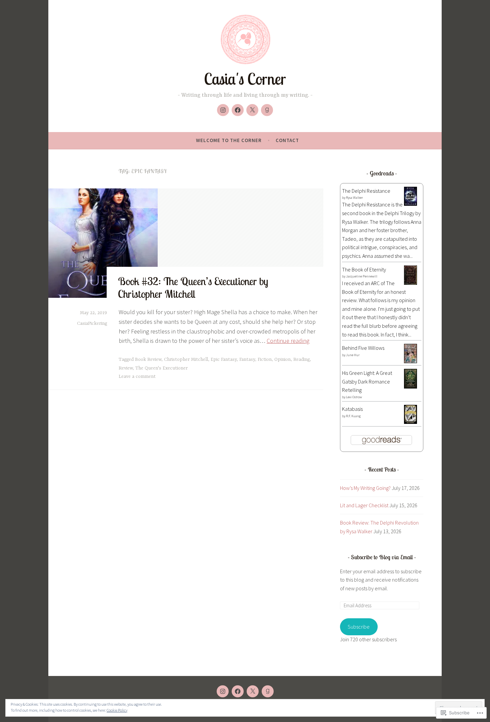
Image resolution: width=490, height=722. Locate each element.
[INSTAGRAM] (222, 691)
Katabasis (352, 409)
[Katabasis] (410, 422)
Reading (301, 359)
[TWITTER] (252, 691)
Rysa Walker (354, 197)
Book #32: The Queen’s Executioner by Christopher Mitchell (193, 287)
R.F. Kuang (353, 416)
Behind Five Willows (363, 347)
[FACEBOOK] (237, 691)
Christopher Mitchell (186, 359)
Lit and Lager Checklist (364, 505)
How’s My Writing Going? (365, 488)
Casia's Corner (245, 79)
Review (126, 368)
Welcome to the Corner (229, 140)
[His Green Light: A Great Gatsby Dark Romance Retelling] (410, 386)
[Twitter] (252, 110)
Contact (287, 140)
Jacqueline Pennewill (361, 276)
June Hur (353, 355)
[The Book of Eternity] (410, 282)
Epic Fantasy (224, 359)
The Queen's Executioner (161, 368)
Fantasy (247, 359)
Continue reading (288, 340)
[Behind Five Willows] (410, 361)
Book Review (148, 359)
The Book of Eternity (364, 269)
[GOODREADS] (267, 691)
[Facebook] (237, 110)
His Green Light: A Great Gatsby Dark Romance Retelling (367, 381)
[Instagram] (223, 110)
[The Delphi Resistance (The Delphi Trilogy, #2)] (410, 203)
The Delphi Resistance (366, 190)
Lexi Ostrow (354, 397)
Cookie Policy (117, 710)
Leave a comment (137, 376)
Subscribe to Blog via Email (382, 557)
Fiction (265, 359)
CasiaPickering (92, 323)
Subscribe (359, 626)
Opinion (282, 359)
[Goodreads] (267, 110)
